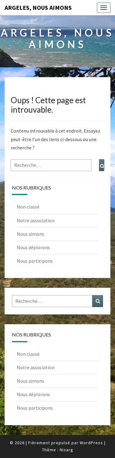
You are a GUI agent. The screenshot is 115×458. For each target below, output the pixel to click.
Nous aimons (30, 234)
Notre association (36, 220)
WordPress (91, 442)
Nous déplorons (33, 247)
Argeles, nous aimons (38, 7)
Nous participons (35, 261)
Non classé (28, 207)
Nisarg (66, 449)
